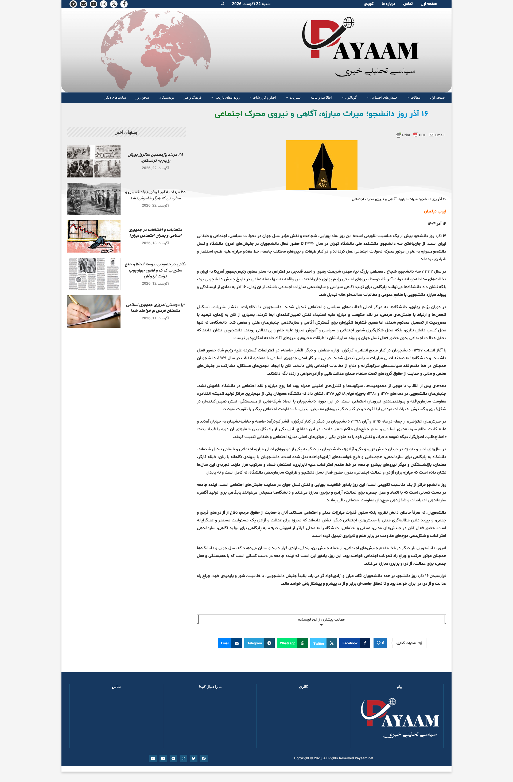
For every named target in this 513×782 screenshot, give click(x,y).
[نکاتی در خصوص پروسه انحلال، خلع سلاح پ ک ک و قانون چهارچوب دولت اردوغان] (94, 274)
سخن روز (142, 97)
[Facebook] (124, 4)
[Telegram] (73, 4)
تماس (408, 4)
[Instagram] (103, 4)
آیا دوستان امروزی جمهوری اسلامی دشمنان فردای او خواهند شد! (155, 308)
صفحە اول (429, 4)
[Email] (83, 4)
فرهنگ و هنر (192, 97)
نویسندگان (166, 97)
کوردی (369, 4)
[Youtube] (93, 4)
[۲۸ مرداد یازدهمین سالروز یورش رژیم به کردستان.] (94, 161)
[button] (269, 721)
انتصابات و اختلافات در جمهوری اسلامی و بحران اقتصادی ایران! (155, 233)
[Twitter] (114, 4)
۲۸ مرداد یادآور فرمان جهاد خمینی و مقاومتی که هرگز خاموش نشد (155, 195)
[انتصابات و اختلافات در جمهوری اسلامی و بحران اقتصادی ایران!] (94, 236)
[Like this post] (378, 643)
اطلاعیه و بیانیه (321, 97)
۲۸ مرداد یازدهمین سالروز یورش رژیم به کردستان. (155, 158)
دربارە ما (388, 4)
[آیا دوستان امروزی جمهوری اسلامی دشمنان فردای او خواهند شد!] (94, 311)
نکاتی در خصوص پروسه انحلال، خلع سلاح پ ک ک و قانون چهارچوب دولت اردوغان (155, 270)
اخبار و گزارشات (264, 97)
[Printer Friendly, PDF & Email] (420, 135)
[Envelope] (153, 758)
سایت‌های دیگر (115, 97)
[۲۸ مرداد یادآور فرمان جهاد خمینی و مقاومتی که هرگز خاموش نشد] (94, 199)
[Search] (222, 4)
